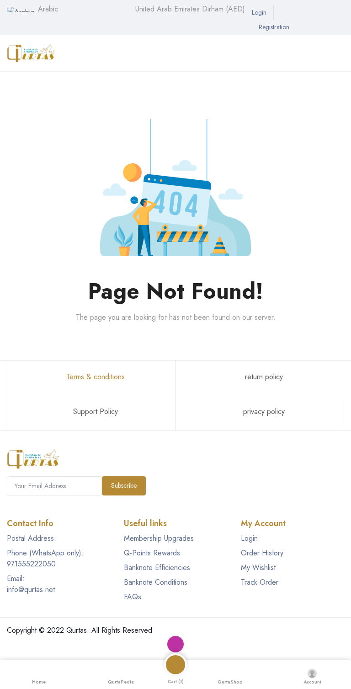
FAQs (132, 597)
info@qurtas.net (31, 589)
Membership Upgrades (159, 538)
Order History (262, 553)
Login (249, 538)
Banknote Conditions (155, 582)
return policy (263, 376)
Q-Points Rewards (152, 553)
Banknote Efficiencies (157, 567)
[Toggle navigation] (11, 80)
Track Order (259, 582)
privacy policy (263, 411)
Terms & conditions (94, 376)
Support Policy (94, 411)
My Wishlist (258, 567)
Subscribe (124, 485)
